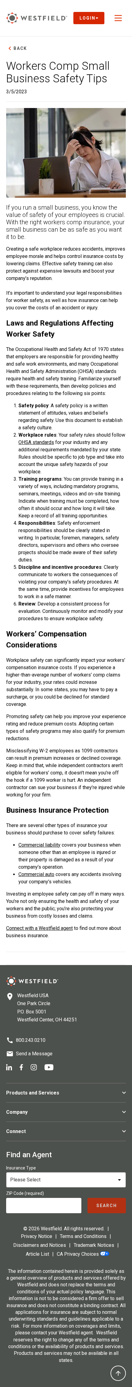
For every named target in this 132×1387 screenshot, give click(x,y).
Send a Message (34, 1054)
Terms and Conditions (83, 1236)
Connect (16, 1131)
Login (88, 18)
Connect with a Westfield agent (39, 928)
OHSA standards (36, 442)
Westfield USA (33, 995)
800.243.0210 (30, 1040)
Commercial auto (36, 874)
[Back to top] (118, 1373)
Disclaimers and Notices (39, 1245)
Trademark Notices (94, 1245)
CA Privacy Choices (78, 1254)
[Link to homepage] (36, 18)
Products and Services (32, 1093)
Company (17, 1112)
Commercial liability (39, 845)
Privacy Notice (36, 1236)
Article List (37, 1254)
